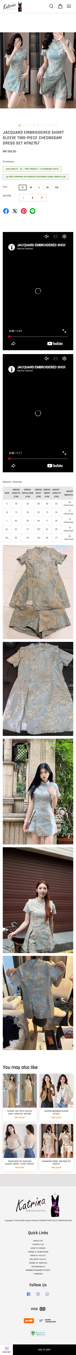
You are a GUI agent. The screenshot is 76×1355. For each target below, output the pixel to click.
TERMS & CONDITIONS (38, 1252)
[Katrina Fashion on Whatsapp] (47, 1296)
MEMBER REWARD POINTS (38, 1270)
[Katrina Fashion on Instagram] (38, 1296)
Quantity (7, 195)
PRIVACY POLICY (38, 1256)
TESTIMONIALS (38, 1267)
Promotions (8, 161)
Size (5, 186)
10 (53, 125)
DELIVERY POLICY (38, 1259)
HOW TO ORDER (38, 1248)
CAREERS (38, 1274)
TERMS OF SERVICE (38, 1263)
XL (47, 187)
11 (56, 125)
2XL (57, 187)
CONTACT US (38, 1244)
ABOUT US (38, 1241)
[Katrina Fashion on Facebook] (28, 1296)
